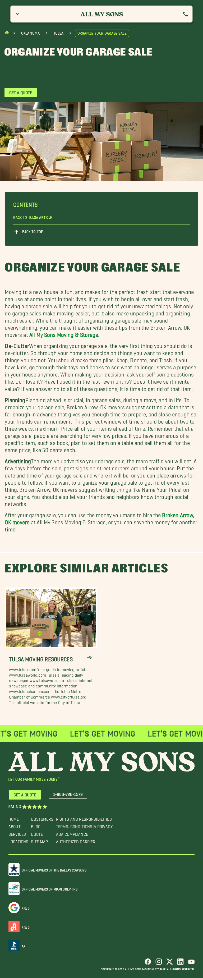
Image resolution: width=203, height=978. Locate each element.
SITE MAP (39, 840)
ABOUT (14, 825)
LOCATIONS (18, 840)
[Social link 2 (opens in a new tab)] (158, 963)
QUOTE (37, 833)
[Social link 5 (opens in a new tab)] (191, 963)
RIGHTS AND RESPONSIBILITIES (84, 817)
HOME (13, 817)
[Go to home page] (7, 33)
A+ (23, 945)
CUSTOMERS (42, 817)
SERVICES (17, 833)
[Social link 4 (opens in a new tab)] (180, 963)
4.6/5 (26, 907)
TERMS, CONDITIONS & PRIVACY (84, 825)
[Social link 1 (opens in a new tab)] (148, 963)
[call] (185, 14)
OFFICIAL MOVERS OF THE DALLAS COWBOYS (54, 869)
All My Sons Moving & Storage (63, 334)
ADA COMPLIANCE (72, 833)
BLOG (35, 825)
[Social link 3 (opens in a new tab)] (169, 963)
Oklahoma (30, 33)
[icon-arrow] (89, 658)
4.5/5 (26, 926)
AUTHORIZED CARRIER (75, 840)
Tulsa (58, 33)
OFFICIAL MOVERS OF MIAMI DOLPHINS (50, 888)
